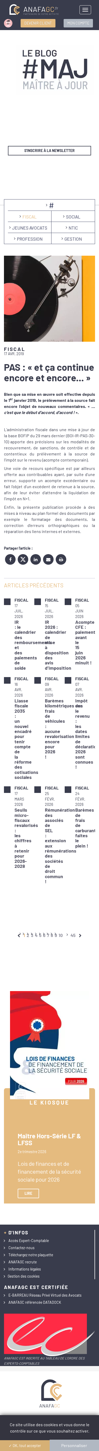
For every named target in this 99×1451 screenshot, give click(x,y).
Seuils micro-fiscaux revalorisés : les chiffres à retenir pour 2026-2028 (26, 838)
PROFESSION (30, 238)
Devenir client (38, 23)
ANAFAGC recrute (22, 1262)
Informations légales (24, 1269)
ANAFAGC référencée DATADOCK (34, 1302)
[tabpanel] (49, 740)
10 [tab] (61, 935)
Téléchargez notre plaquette (30, 1255)
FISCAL (29, 216)
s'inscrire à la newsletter (49, 150)
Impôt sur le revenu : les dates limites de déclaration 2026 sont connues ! (87, 734)
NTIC (73, 227)
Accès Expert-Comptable (28, 1240)
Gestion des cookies (24, 1276)
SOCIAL (73, 216)
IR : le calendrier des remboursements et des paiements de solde (33, 645)
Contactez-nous (21, 1247)
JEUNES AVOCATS (29, 227)
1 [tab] (24, 935)
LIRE (28, 1193)
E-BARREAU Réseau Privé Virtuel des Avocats (45, 1295)
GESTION (73, 238)
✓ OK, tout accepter (25, 1445)
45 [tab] (73, 935)
